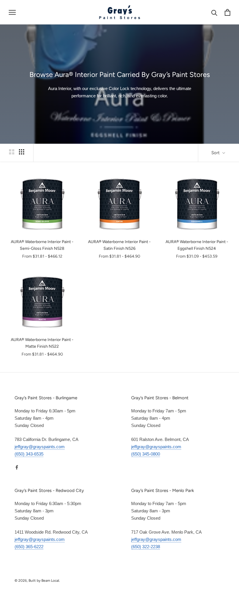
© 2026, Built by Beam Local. (37, 581)
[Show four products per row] (21, 151)
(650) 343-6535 (29, 453)
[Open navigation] (12, 12)
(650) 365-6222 (29, 546)
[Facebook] (17, 467)
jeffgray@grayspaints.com (40, 446)
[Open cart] (227, 12)
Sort (216, 152)
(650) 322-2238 (145, 546)
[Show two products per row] (11, 151)
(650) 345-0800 (145, 453)
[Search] (214, 12)
